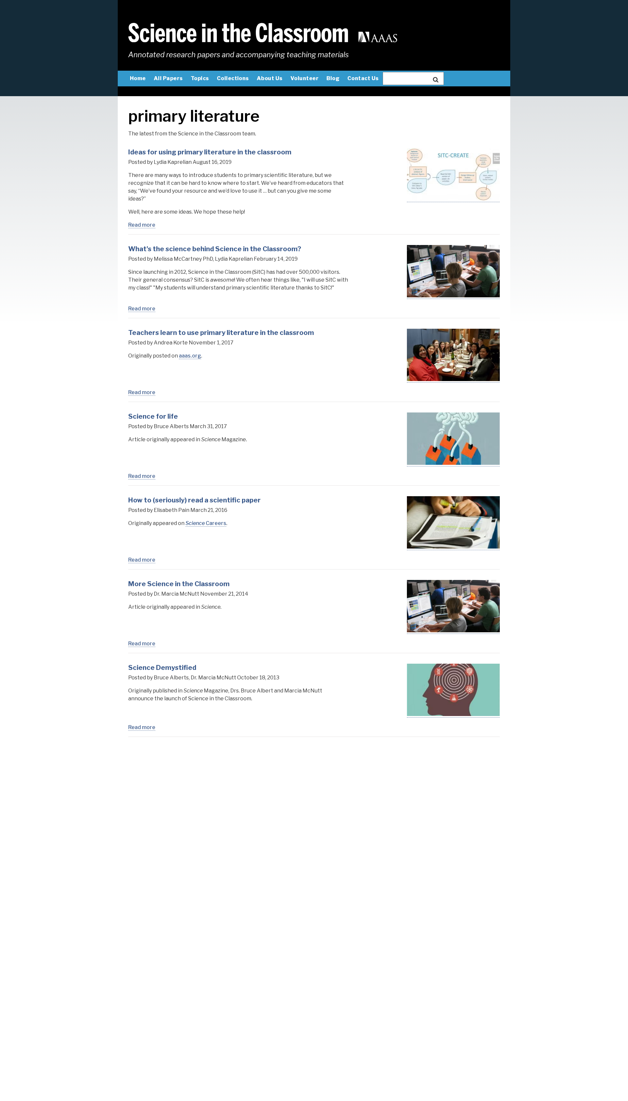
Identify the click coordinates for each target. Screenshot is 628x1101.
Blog (333, 78)
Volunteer (304, 78)
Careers (205, 523)
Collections (233, 78)
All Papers (168, 78)
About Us (270, 78)
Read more (141, 225)
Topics (200, 78)
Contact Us (363, 78)
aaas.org (190, 356)
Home (138, 78)
